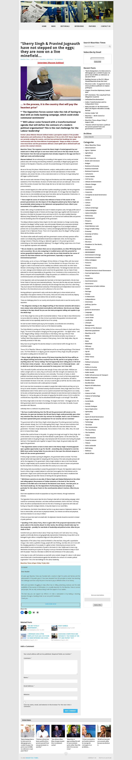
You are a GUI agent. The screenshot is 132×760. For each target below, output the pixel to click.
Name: (26, 677)
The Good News (90, 430)
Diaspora (88, 221)
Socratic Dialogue (91, 406)
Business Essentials (91, 168)
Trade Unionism (90, 437)
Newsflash (88, 343)
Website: (27, 694)
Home (44, 26)
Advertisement (90, 148)
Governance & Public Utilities (95, 286)
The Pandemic (90, 432)
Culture (87, 202)
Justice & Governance (92, 309)
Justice (87, 307)
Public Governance (91, 370)
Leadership (89, 320)
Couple (87, 197)
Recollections (89, 383)
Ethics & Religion (91, 260)
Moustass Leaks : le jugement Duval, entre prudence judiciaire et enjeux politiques (97, 86)
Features (92, 26)
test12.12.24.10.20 (105, 758)
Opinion (88, 354)
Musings (88, 338)
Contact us (105, 26)
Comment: (28, 658)
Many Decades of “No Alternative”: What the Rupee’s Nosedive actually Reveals (97, 108)
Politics (87, 364)
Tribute (87, 443)
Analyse (87, 155)
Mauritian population (92, 330)
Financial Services (91, 268)
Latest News (49, 59)
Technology (89, 422)
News (53, 26)
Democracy (89, 215)
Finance (87, 265)
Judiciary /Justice (90, 304)
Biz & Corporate (90, 158)
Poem (87, 359)
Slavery (87, 398)
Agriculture (89, 153)
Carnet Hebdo (90, 176)
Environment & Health (92, 257)
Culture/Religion (90, 210)
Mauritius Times (25, 59)
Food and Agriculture (92, 273)
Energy (87, 247)
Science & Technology (92, 396)
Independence (90, 299)
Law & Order (89, 317)
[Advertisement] (54, 34)
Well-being (89, 448)
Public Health (89, 372)
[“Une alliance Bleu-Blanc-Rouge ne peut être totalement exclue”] (58, 731)
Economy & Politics (91, 234)
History (87, 294)
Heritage (88, 291)
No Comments (59, 59)
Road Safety (89, 388)
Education (88, 239)
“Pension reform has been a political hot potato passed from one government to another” (97, 126)
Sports (87, 414)
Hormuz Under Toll (91, 113)
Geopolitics (89, 278)
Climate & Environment (93, 181)
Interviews (79, 26)
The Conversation (91, 427)
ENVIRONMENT (90, 252)
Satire (87, 390)
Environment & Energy (93, 255)
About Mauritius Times (93, 145)
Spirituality (89, 411)
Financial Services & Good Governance (98, 270)
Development (90, 218)
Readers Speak (90, 380)
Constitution (89, 189)
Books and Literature (92, 161)
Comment (88, 187)
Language (88, 312)
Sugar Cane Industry (92, 419)
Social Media (89, 401)
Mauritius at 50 (90, 333)
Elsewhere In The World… (94, 244)
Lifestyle (88, 323)
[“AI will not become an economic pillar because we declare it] (104, 731)
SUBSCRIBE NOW (50, 604)
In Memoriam (90, 296)
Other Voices (89, 357)
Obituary (88, 346)
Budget (87, 163)
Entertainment (90, 249)
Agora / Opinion (90, 150)
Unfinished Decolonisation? (94, 99)
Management (89, 325)
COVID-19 (88, 200)
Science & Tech (90, 393)
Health (87, 289)
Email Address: (29, 686)
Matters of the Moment (93, 328)
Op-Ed (87, 351)
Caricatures (89, 174)
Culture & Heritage (91, 208)
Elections (88, 242)
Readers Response (91, 377)
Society (87, 404)
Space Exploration (91, 409)
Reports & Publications (93, 385)
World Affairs (89, 453)
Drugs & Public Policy (92, 228)
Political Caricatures (92, 362)
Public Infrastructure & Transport (96, 375)
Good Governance (91, 281)
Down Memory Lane (92, 226)
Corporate (88, 192)
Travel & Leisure (90, 440)
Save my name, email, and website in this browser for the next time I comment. (47, 705)
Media (87, 336)
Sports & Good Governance (94, 417)
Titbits (87, 435)
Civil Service (89, 179)
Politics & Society (91, 367)
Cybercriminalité (91, 213)
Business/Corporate (92, 171)
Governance (89, 283)
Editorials (65, 26)
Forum (87, 276)
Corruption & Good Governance (96, 195)
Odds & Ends (89, 349)
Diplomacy (88, 223)
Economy (88, 231)
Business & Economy (92, 166)
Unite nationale (90, 445)
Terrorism (88, 424)
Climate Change (90, 184)
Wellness (88, 451)
